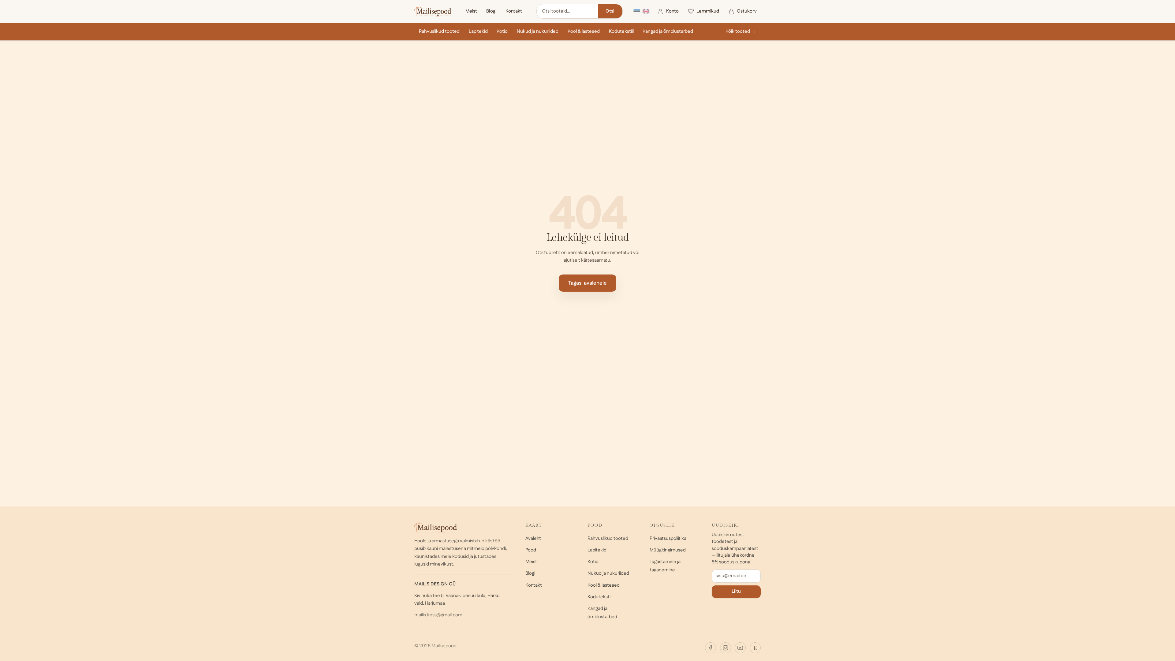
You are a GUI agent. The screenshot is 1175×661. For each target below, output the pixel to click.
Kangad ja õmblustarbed (668, 31)
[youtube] (740, 647)
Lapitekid (478, 31)
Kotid (502, 31)
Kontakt (513, 11)
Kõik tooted (738, 31)
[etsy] (755, 647)
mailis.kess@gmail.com (438, 615)
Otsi (610, 11)
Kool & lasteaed (584, 31)
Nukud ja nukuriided (537, 31)
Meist (471, 11)
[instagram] (725, 647)
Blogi (491, 11)
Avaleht (533, 538)
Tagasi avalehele (587, 283)
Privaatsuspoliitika (668, 538)
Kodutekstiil (621, 31)
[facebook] (710, 647)
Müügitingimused (668, 550)
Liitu (736, 591)
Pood (530, 550)
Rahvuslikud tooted (439, 31)
